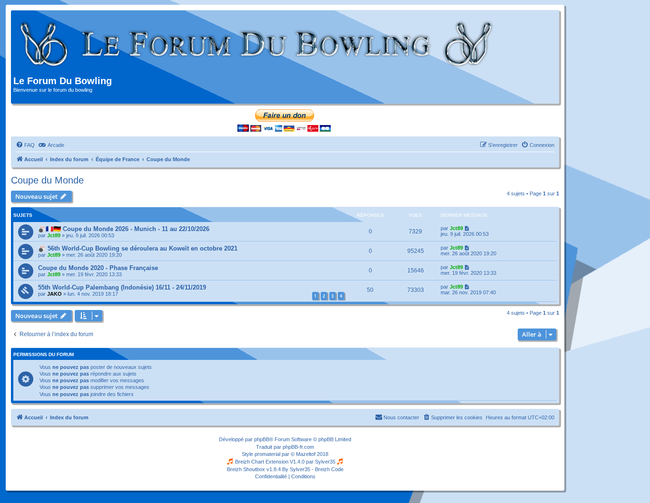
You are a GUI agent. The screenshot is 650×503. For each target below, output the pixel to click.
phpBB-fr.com (298, 447)
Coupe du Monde (47, 180)
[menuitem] (25, 145)
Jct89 (53, 235)
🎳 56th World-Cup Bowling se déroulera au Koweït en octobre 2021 (137, 248)
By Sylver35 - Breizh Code (313, 469)
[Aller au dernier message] (467, 228)
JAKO (54, 294)
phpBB (261, 439)
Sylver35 (325, 461)
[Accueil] (256, 44)
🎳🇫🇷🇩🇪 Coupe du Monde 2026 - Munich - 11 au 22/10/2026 (123, 228)
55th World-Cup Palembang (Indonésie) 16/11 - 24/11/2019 (122, 287)
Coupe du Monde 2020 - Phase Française (98, 267)
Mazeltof (305, 454)
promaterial (267, 454)
